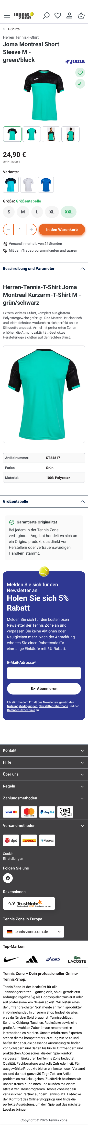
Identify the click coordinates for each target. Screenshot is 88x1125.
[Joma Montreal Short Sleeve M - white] (28, 184)
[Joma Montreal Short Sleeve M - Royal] (46, 184)
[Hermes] (47, 840)
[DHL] (29, 840)
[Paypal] (47, 812)
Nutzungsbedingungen (22, 706)
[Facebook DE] (8, 878)
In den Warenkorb (62, 229)
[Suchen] (46, 15)
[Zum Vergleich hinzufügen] (80, 84)
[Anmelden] (69, 15)
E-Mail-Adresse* (21, 662)
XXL (69, 211)
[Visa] (11, 812)
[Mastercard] (29, 812)
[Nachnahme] (65, 812)
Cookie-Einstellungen (8, 856)
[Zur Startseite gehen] (24, 15)
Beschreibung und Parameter (29, 268)
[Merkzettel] (58, 15)
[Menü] (7, 15)
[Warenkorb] (81, 15)
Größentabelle (15, 501)
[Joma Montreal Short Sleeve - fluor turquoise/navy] (11, 184)
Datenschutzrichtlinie (21, 710)
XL (54, 213)
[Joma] (75, 61)
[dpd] (11, 840)
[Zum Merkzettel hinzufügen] (80, 72)
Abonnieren (47, 688)
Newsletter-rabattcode (53, 706)
